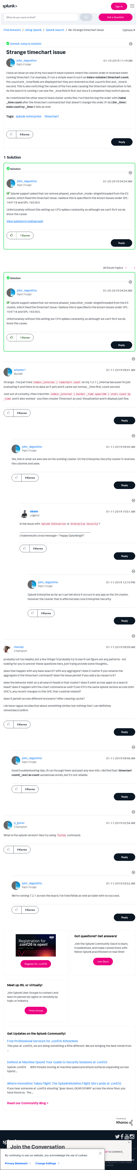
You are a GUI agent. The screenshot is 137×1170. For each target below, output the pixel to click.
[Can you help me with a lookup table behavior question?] (126, 268)
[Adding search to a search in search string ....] (133, 268)
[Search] (86, 17)
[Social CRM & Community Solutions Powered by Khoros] (124, 1121)
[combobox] (48, 17)
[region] (52, 1159)
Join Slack (103, 961)
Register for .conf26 (36, 963)
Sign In (119, 6)
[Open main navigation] (132, 6)
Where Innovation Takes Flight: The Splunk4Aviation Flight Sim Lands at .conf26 (64, 1083)
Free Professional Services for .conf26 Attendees (42, 1041)
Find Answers (12, 30)
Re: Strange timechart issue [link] (86, 30)
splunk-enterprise (28, 116)
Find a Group (36, 1010)
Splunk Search (55, 30)
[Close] (100, 1153)
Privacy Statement (16, 1163)
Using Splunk (33, 30)
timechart (52, 116)
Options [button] (126, 30)
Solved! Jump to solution (25, 43)
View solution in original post (25, 221)
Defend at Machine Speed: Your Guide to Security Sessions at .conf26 (57, 1062)
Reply (122, 141)
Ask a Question (115, 17)
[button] (130, 44)
